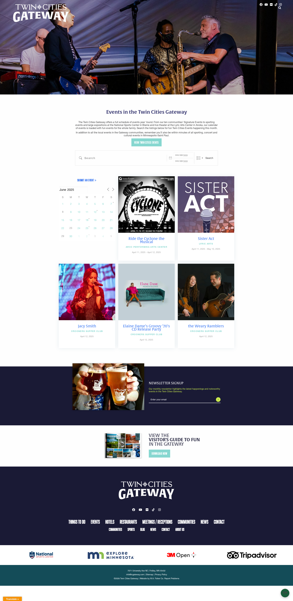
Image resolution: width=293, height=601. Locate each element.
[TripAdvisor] (252, 554)
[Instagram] (281, 4)
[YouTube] (266, 4)
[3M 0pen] (181, 554)
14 (111, 212)
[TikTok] (276, 4)
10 (79, 212)
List (199, 158)
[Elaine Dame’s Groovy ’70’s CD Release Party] (146, 291)
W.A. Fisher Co (156, 578)
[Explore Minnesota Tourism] (111, 554)
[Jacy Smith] (87, 291)
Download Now (159, 453)
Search (209, 157)
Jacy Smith (87, 326)
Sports (131, 529)
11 (87, 212)
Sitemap (149, 574)
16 (70, 220)
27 (103, 228)
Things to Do (77, 521)
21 (111, 220)
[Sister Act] (206, 204)
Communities (186, 521)
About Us (179, 529)
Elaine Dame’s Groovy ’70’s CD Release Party (146, 328)
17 (79, 220)
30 (70, 236)
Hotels (109, 521)
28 (111, 228)
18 (87, 220)
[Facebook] (261, 4)
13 (103, 212)
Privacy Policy (161, 574)
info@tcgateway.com (135, 574)
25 (87, 228)
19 (95, 220)
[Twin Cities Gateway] (40, 12)
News (204, 521)
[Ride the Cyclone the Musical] (146, 204)
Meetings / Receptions (157, 521)
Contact (219, 521)
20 (103, 220)
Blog (142, 529)
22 (62, 228)
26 (95, 228)
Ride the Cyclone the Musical (146, 240)
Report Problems (171, 578)
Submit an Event (86, 180)
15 (62, 220)
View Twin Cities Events (146, 142)
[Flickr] (271, 4)
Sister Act (206, 238)
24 (79, 228)
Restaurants (128, 521)
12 (95, 212)
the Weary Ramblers (206, 326)
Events (95, 521)
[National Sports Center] (41, 554)
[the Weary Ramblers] (206, 291)
